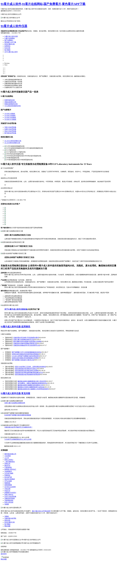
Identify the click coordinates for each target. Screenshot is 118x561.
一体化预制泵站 (9, 461)
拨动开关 (7, 465)
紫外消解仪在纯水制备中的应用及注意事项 (27, 341)
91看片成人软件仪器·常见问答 (15, 393)
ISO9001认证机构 (10, 487)
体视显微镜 (8, 485)
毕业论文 (7, 490)
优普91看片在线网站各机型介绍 (23, 339)
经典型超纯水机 (9, 100)
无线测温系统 (8, 500)
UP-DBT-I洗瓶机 (9, 113)
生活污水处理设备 (10, 496)
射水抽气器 (8, 477)
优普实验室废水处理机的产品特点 (26, 368)
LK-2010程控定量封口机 (12, 143)
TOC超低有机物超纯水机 (12, 106)
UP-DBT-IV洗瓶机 (10, 119)
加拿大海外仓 (8, 494)
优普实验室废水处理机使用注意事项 (26, 370)
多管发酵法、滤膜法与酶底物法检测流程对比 (32, 383)
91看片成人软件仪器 (14, 26)
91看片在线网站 (9, 38)
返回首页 (4, 554)
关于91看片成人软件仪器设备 (15, 309)
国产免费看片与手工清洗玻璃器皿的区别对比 (26, 352)
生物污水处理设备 (10, 129)
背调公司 (7, 463)
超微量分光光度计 (10, 492)
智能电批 (7, 483)
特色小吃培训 (8, 502)
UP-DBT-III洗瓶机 (10, 117)
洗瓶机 (6, 516)
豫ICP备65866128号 (38, 511)
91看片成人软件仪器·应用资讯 (15, 326)
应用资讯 (7, 46)
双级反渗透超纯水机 (11, 104)
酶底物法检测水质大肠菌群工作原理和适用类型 (33, 389)
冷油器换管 (8, 471)
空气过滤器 (8, 481)
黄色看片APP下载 (10, 42)
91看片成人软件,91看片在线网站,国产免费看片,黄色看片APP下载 (43, 4)
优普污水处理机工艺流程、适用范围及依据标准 (30, 366)
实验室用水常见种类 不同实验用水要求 (26, 337)
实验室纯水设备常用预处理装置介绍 (25, 343)
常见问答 (7, 48)
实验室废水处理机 (10, 518)
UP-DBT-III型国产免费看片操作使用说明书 (26, 356)
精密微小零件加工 (10, 469)
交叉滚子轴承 (8, 473)
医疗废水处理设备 (10, 133)
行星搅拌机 (8, 467)
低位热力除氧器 (9, 479)
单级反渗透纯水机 (10, 102)
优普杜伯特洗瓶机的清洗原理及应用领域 (25, 354)
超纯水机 (7, 520)
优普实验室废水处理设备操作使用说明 (27, 374)
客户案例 (7, 50)
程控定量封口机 (9, 44)
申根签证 (7, 475)
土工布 (6, 458)
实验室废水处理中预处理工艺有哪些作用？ (18, 427)
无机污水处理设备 (10, 127)
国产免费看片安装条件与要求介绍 (23, 360)
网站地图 (7, 526)
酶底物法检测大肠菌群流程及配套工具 (30, 385)
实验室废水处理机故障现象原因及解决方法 (29, 372)
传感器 (6, 504)
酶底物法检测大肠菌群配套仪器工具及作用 (32, 381)
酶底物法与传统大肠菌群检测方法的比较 (31, 387)
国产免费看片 (8, 40)
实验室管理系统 (9, 498)
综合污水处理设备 (10, 131)
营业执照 (48, 511)
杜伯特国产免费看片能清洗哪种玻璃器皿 (17, 415)
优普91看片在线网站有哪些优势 (14, 403)
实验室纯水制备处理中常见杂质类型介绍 (26, 345)
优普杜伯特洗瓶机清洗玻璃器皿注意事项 (25, 358)
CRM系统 (7, 456)
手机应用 (7, 489)
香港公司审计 (8, 459)
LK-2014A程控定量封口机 (12, 141)
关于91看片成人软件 (11, 52)
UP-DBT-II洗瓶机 (10, 115)
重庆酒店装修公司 (10, 454)
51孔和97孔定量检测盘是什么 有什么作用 (17, 439)
